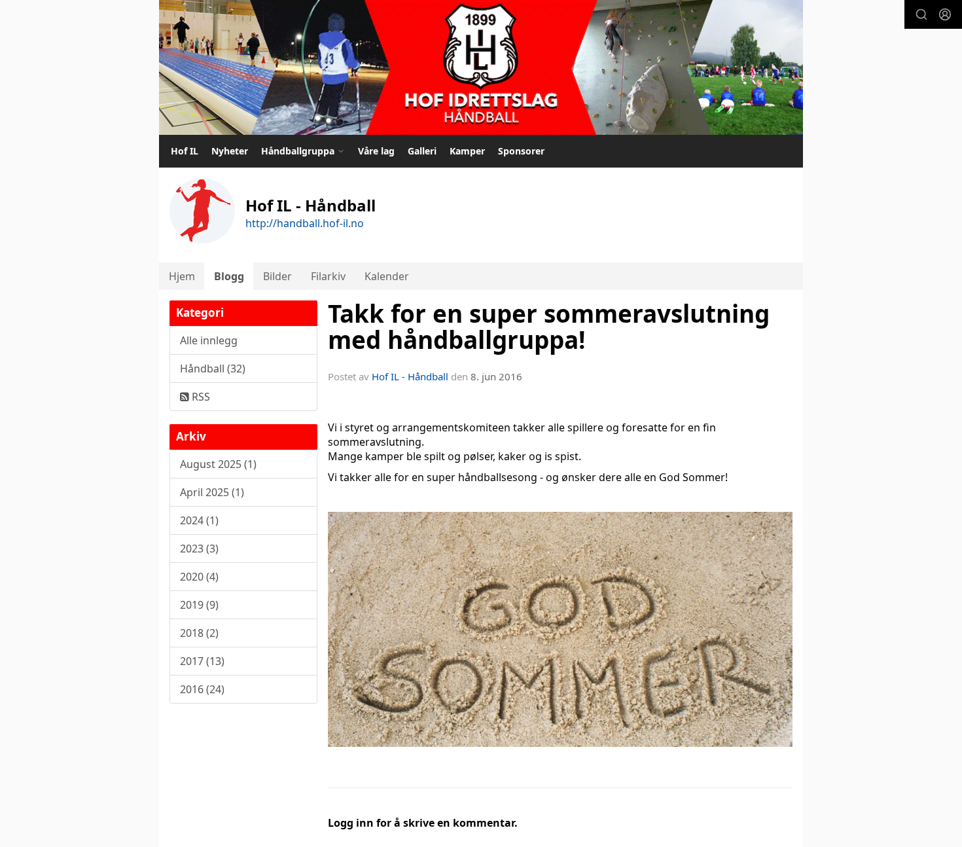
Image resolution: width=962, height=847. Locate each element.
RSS (199, 396)
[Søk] (921, 14)
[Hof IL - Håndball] (481, 67)
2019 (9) (199, 605)
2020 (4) (199, 576)
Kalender (387, 276)
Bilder (277, 276)
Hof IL (184, 151)
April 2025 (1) (212, 492)
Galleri (422, 151)
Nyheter (229, 151)
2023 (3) (199, 548)
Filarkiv (328, 276)
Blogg (229, 276)
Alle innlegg (209, 340)
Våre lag (376, 151)
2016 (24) (202, 689)
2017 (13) (202, 661)
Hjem (182, 276)
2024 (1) (199, 520)
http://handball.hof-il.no (304, 223)
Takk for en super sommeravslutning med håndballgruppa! (549, 327)
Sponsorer (521, 151)
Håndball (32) (212, 368)
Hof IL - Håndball (410, 376)
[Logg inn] (945, 14)
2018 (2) (199, 633)
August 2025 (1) (218, 464)
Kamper (467, 151)
